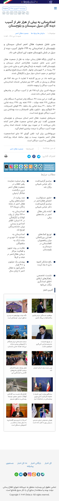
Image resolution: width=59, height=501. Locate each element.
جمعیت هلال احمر (16, 149)
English (5, 8)
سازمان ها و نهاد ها (38, 33)
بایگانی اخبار (36, 463)
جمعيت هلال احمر (22, 33)
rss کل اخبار (22, 463)
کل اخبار (48, 463)
